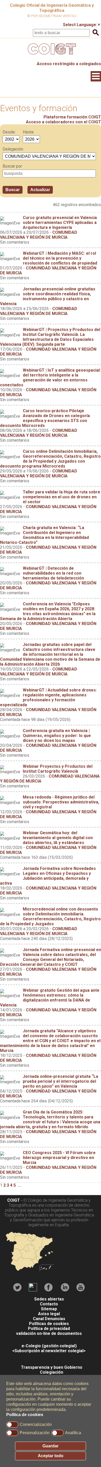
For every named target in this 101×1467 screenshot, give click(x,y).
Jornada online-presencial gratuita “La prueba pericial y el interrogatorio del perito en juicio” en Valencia (60, 1081)
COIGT (13, 1200)
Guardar (50, 1446)
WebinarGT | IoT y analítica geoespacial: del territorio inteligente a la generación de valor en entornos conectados (50, 377)
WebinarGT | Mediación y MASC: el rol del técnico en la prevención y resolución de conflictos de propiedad (60, 258)
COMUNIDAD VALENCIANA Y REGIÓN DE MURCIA (38, 235)
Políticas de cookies (49, 1323)
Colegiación (51, 1372)
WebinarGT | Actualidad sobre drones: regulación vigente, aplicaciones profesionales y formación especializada (48, 697)
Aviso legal (49, 1313)
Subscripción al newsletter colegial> (50, 1350)
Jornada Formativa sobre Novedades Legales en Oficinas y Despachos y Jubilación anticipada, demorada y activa (48, 876)
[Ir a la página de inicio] (50, 55)
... (19, 1185)
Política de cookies (24, 1414)
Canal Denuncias (49, 1318)
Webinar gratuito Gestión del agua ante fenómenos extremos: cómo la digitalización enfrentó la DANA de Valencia (49, 997)
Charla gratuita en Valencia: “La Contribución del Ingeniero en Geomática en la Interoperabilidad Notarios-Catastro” (44, 535)
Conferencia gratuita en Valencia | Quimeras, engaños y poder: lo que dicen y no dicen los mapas (57, 735)
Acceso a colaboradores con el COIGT (63, 121)
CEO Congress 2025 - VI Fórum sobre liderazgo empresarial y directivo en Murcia (59, 1157)
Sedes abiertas (49, 1299)
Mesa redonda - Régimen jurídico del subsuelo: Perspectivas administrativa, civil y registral (61, 802)
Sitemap (49, 1308)
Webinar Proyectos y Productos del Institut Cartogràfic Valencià (57, 769)
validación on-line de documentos (49, 1333)
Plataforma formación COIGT (72, 117)
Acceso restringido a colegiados (69, 63)
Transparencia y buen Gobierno (51, 1367)
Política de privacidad (49, 1328)
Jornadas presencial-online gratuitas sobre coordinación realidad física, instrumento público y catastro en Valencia (47, 296)
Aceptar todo (50, 1456)
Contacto (49, 1304)
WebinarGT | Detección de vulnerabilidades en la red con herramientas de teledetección (53, 573)
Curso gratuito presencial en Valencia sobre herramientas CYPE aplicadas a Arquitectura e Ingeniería (60, 222)
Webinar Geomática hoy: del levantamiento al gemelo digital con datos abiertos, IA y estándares (58, 837)
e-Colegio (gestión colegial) (49, 1345)
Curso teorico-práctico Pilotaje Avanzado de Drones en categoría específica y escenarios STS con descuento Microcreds (45, 418)
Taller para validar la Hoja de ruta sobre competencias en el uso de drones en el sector (61, 497)
